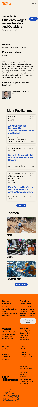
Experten (5, 307)
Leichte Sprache (25, 331)
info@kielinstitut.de (27, 357)
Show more (21, 205)
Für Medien (25, 349)
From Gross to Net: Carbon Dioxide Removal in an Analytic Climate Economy (20, 190)
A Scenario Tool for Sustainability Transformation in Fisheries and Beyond (21, 129)
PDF (33, 141)
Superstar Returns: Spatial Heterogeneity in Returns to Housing (21, 157)
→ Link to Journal (8, 38)
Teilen (32, 19)
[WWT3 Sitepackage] (9, 3)
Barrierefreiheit (25, 333)
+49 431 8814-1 (26, 355)
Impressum (24, 329)
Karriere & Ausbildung (9, 309)
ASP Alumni (6, 316)
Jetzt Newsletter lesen (27, 321)
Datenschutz (24, 335)
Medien (4, 311)
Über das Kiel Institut (9, 332)
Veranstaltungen (7, 338)
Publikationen (7, 336)
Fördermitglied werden (10, 313)
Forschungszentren (9, 334)
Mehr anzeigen (21, 285)
